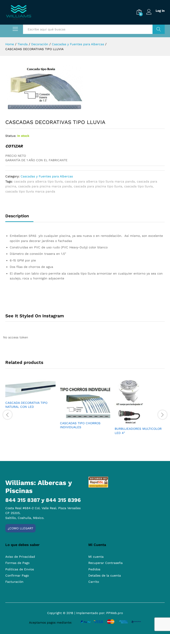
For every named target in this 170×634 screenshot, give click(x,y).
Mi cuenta (96, 556)
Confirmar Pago (17, 575)
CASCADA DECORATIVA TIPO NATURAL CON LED (26, 404)
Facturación (14, 581)
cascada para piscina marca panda (45, 186)
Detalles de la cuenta (104, 575)
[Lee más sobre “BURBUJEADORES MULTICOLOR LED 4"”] (135, 421)
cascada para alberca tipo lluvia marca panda (100, 181)
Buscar (159, 29)
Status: (10, 135)
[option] (30, 398)
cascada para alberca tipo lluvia (38, 181)
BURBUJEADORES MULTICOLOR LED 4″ (138, 430)
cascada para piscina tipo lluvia (98, 186)
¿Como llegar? (20, 528)
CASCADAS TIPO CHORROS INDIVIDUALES (80, 425)
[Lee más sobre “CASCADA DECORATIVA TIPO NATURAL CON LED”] (25, 395)
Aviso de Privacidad (20, 556)
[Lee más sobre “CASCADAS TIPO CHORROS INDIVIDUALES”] (80, 416)
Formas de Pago (17, 563)
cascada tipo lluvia (138, 186)
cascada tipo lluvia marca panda (30, 191)
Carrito (93, 581)
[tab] (19, 218)
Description (17, 216)
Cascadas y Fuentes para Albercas (47, 176)
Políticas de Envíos (19, 569)
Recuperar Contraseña (105, 563)
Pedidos (94, 569)
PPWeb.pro (114, 613)
